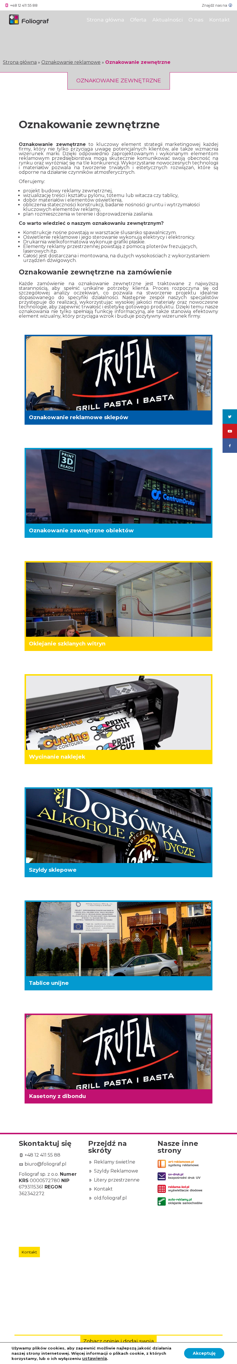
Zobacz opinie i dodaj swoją (118, 1341)
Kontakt (219, 20)
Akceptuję (204, 1353)
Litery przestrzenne (116, 1180)
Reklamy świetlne (114, 1162)
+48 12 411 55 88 (41, 1155)
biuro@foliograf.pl (44, 1164)
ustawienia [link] (94, 1358)
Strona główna (20, 62)
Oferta (138, 20)
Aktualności (167, 20)
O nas (195, 20)
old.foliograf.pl (110, 1198)
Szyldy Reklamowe (115, 1171)
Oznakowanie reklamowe (71, 62)
